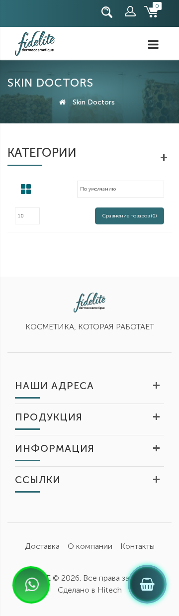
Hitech (109, 590)
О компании (90, 546)
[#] (17, 12)
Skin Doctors (94, 102)
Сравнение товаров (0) (129, 216)
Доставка (42, 546)
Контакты (137, 546)
